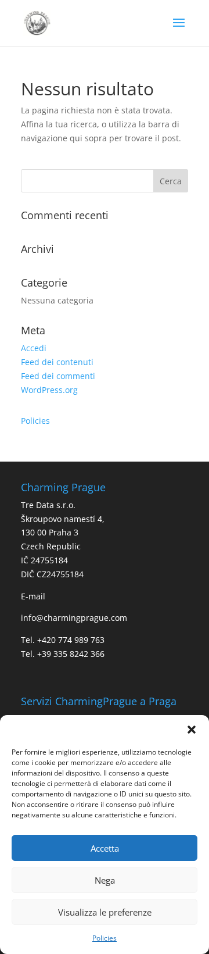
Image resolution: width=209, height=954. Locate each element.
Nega (105, 880)
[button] (191, 729)
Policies (104, 938)
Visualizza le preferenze (105, 912)
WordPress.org (49, 389)
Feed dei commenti (58, 375)
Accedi (33, 347)
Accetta (105, 848)
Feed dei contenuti (57, 361)
